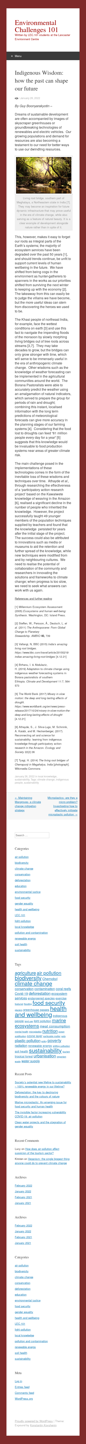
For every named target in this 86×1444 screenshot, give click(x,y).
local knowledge (47, 776)
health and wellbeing (27, 909)
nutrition (50, 1031)
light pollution (23, 921)
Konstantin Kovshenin (43, 1425)
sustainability (22, 779)
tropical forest (24, 1056)
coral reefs (63, 988)
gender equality (24, 903)
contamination (44, 988)
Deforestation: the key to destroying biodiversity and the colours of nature (37, 1094)
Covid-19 (21, 993)
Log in (18, 1381)
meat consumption (55, 1026)
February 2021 (23, 1197)
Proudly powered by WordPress (34, 1421)
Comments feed (24, 1393)
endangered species (41, 998)
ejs (16, 98)
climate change (46, 779)
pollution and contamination (31, 932)
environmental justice (27, 892)
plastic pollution (27, 1040)
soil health (21, 944)
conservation (22, 874)
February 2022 (23, 1185)
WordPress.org (24, 1399)
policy (44, 1041)
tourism (66, 1051)
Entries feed (22, 1387)
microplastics (35, 1031)
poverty (54, 1040)
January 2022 (23, 1191)
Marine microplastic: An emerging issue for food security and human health (41, 1104)
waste (18, 1061)
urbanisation (45, 1056)
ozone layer (34, 1036)
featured (19, 1003)
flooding (28, 1003)
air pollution (22, 857)
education (21, 886)
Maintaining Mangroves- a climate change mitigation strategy (28, 804)
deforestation (22, 880)
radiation (21, 1045)
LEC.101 (20, 915)
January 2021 (23, 1203)
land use (29, 1021)
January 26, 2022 (30, 98)
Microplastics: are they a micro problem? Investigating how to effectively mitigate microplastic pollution (62, 806)
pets (63, 1036)
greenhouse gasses (36, 1010)
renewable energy (25, 938)
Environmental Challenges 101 (36, 26)
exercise (61, 998)
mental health (21, 1031)
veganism (61, 1056)
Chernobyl (49, 978)
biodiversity (22, 863)
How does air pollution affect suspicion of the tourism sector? (37, 1151)
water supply (31, 1061)
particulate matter (52, 1036)
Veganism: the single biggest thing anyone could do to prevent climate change (42, 1161)
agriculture (25, 972)
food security (22, 898)
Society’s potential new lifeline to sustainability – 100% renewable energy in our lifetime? (43, 1084)
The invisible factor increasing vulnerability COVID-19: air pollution (40, 1114)
